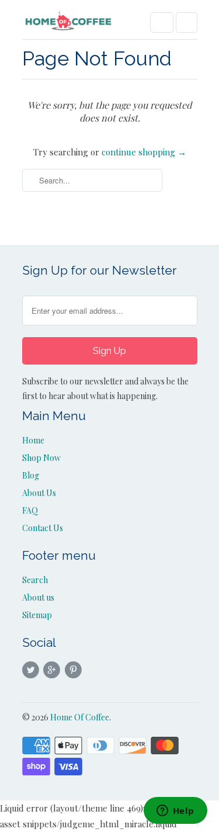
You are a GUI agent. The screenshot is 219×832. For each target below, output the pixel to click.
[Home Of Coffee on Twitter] (32, 670)
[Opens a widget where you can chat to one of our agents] (175, 811)
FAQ (30, 510)
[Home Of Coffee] (69, 24)
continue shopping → (144, 152)
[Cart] (186, 22)
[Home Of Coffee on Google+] (53, 670)
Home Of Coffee (79, 717)
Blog (30, 475)
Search (35, 579)
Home (33, 440)
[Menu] (161, 22)
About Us (39, 492)
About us (38, 597)
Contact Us (42, 527)
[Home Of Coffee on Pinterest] (74, 670)
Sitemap (37, 614)
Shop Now (41, 457)
